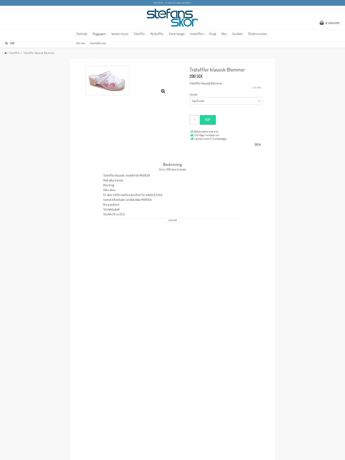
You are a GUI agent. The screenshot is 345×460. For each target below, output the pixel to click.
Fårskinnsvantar (257, 34)
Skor (224, 34)
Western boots (119, 34)
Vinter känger (177, 34)
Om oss (80, 43)
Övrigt (212, 34)
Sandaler (237, 34)
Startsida (81, 34)
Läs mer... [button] (257, 87)
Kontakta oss (98, 43)
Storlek (193, 94)
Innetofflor (196, 34)
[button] (331, 23)
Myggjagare (99, 34)
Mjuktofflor (157, 34)
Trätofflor (139, 34)
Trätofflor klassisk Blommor (39, 52)
